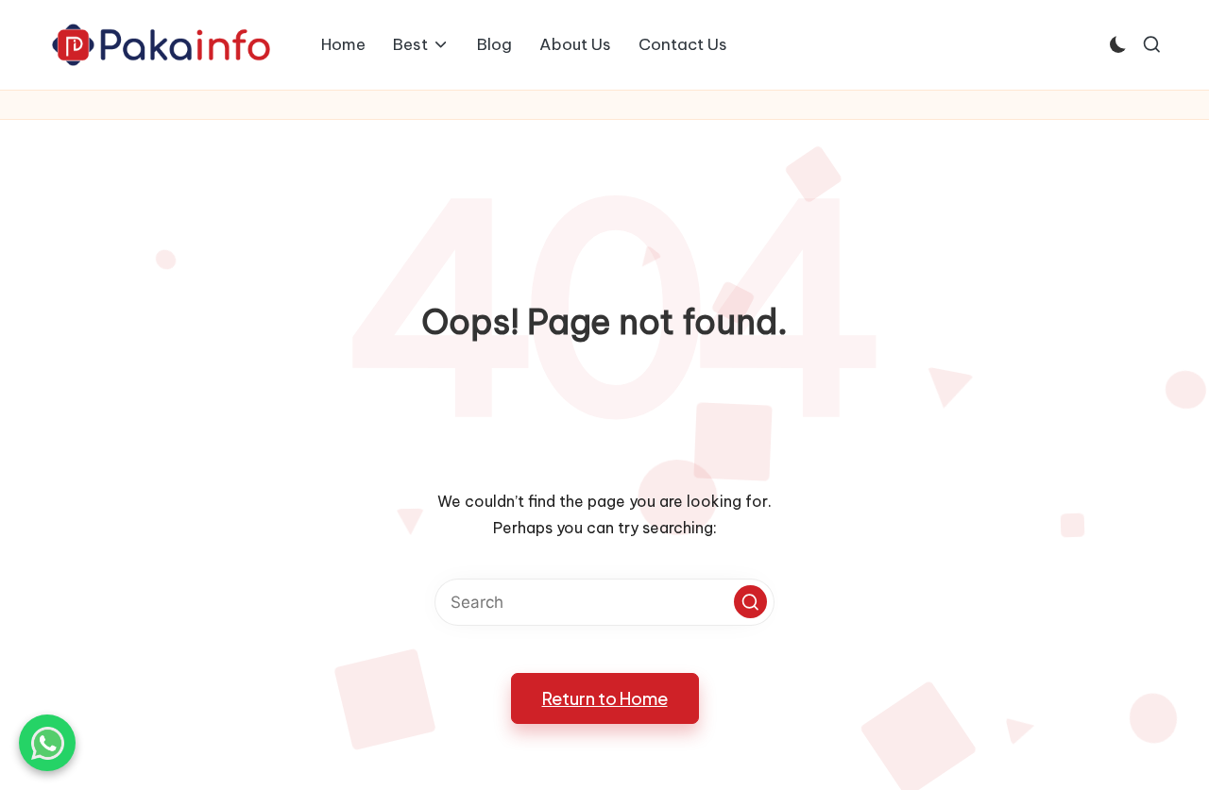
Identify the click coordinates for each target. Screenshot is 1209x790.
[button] (750, 601)
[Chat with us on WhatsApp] (47, 742)
